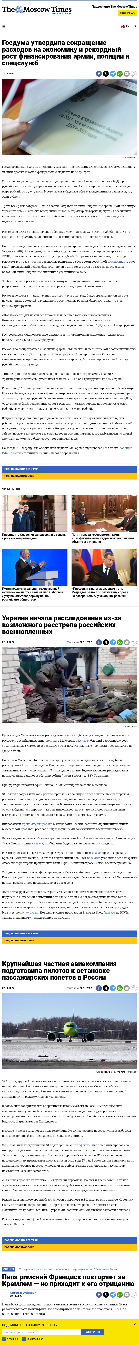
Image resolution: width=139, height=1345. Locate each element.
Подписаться (69, 696)
